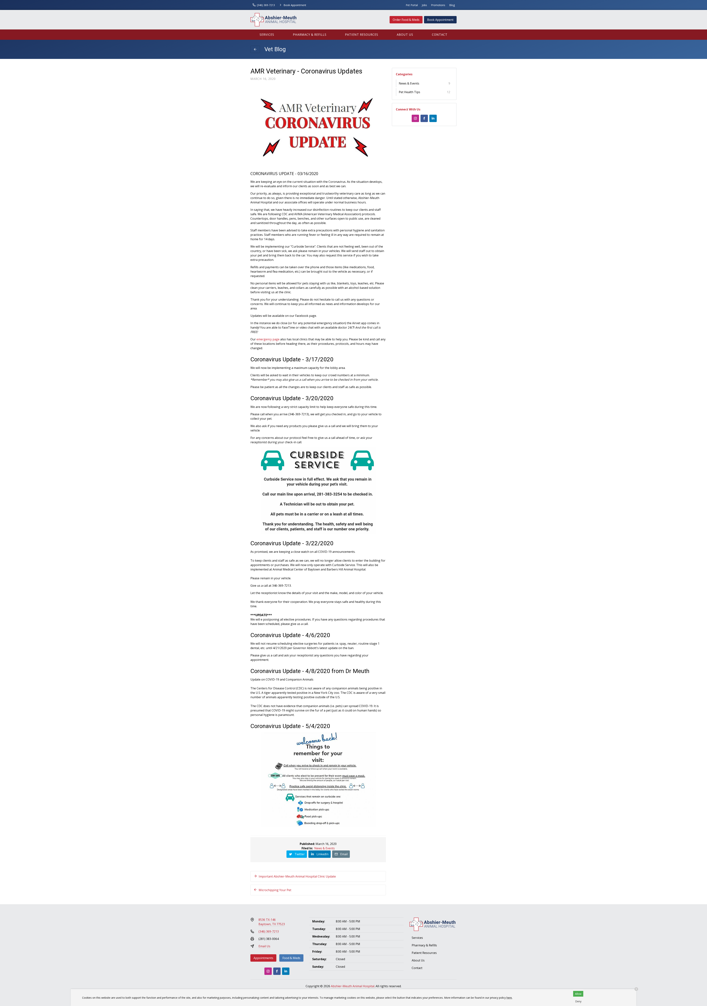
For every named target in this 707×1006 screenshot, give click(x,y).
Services (267, 35)
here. (509, 997)
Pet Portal (412, 5)
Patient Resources (361, 35)
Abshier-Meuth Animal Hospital (352, 986)
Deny (578, 1001)
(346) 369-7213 (268, 931)
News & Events (324, 848)
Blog (452, 5)
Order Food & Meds (406, 20)
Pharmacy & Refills (309, 35)
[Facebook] (424, 118)
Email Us (264, 946)
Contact (439, 35)
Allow (578, 994)
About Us (405, 35)
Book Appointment (440, 20)
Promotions (438, 5)
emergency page (267, 339)
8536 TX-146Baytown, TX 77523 (271, 922)
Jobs (424, 5)
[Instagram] (415, 118)
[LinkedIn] (433, 118)
